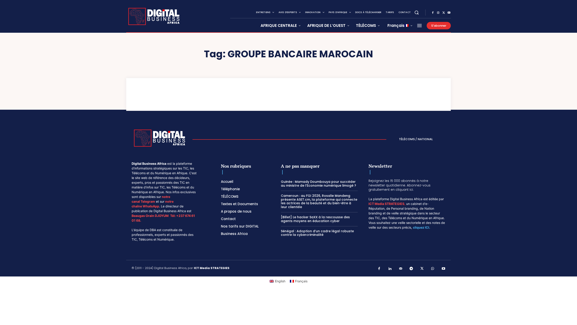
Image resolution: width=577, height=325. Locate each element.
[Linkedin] (390, 269)
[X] (443, 13)
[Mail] (400, 269)
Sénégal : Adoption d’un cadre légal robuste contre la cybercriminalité (317, 233)
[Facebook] (432, 13)
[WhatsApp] (432, 269)
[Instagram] (438, 13)
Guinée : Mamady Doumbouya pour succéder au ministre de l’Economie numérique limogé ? (318, 183)
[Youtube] (449, 13)
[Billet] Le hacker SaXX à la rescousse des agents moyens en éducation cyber (315, 219)
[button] (416, 12)
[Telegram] (411, 269)
